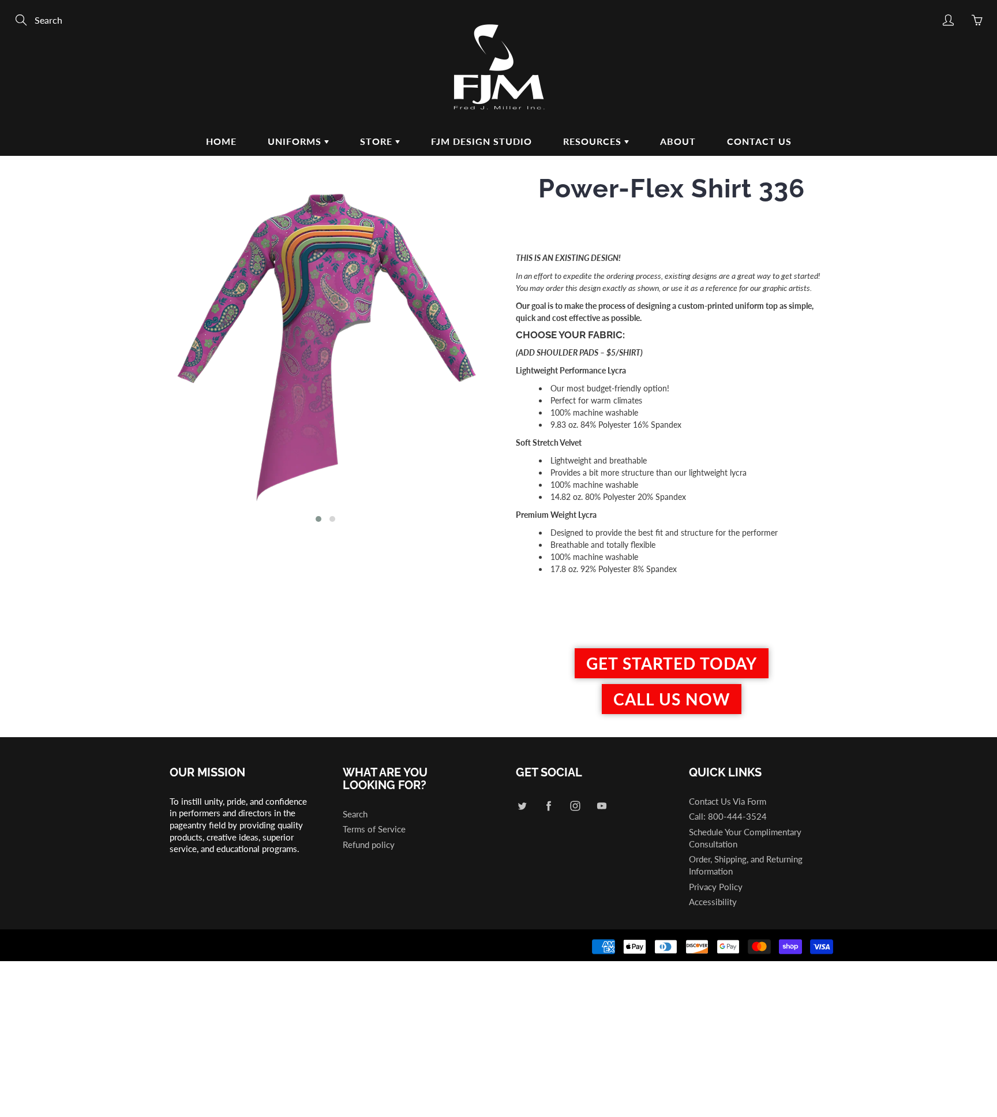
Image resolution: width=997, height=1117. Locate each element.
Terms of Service (374, 829)
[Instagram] (575, 806)
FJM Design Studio (481, 141)
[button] (318, 519)
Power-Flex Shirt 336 (671, 188)
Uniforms (296, 141)
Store (377, 141)
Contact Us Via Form (727, 801)
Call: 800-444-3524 (728, 816)
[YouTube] (601, 806)
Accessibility (713, 902)
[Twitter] (522, 806)
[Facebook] (548, 806)
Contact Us (759, 141)
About (678, 141)
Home (221, 141)
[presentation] (150, 353)
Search (355, 814)
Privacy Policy (716, 887)
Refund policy (369, 845)
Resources (593, 141)
